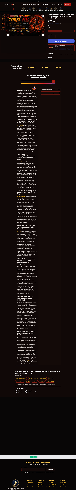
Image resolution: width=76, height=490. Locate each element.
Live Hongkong (20, 125)
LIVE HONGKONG (61, 41)
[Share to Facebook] (20, 391)
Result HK (19, 231)
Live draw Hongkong (21, 196)
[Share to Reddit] (30, 391)
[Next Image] (43, 34)
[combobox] (29, 4)
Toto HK (27, 109)
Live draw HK (19, 161)
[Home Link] (13, 4)
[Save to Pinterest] (27, 391)
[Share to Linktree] (24, 391)
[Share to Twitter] (17, 391)
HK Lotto (27, 360)
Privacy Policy (36, 472)
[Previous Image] (8, 34)
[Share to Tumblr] (34, 391)
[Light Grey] (48, 25)
